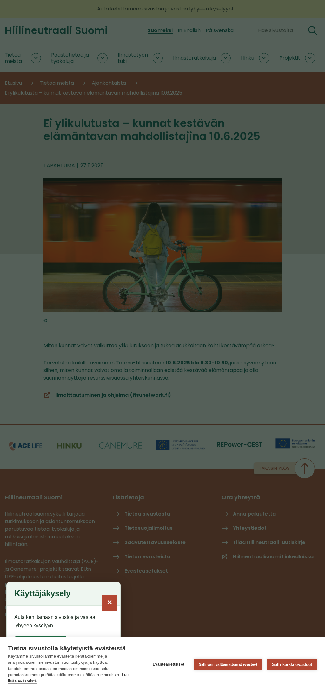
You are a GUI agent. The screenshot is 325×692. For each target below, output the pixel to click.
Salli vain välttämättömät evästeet (228, 664)
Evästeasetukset (168, 664)
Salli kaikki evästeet (292, 664)
